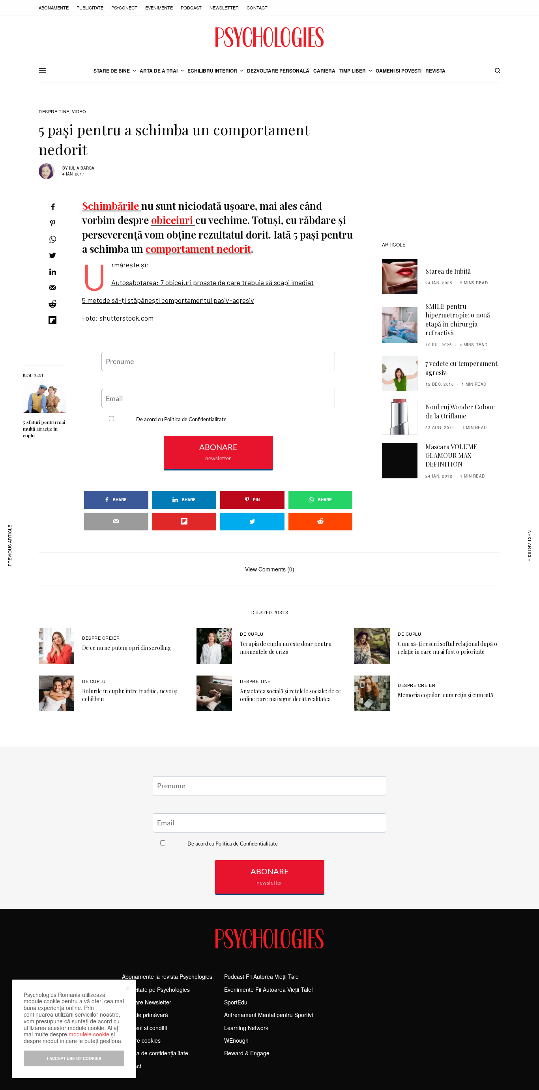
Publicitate (90, 7)
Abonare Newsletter (146, 1002)
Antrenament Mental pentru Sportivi (268, 1015)
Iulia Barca (81, 168)
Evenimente (159, 7)
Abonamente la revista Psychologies (167, 976)
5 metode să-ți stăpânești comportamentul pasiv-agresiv (168, 300)
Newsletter (224, 7)
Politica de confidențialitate (155, 1053)
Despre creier (101, 638)
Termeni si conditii (144, 1028)
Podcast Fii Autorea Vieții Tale (261, 976)
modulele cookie (89, 1034)
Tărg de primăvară (145, 1015)
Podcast (191, 7)
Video (79, 111)
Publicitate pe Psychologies (156, 989)
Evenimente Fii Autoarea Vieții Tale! (268, 989)
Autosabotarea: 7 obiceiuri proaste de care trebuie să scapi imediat (212, 282)
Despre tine (54, 111)
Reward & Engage (247, 1053)
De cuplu (251, 634)
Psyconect (124, 7)
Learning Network (246, 1028)
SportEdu (235, 1002)
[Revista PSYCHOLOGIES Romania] (269, 37)
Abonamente (54, 7)
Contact (257, 7)
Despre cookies (141, 1040)
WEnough (236, 1040)
